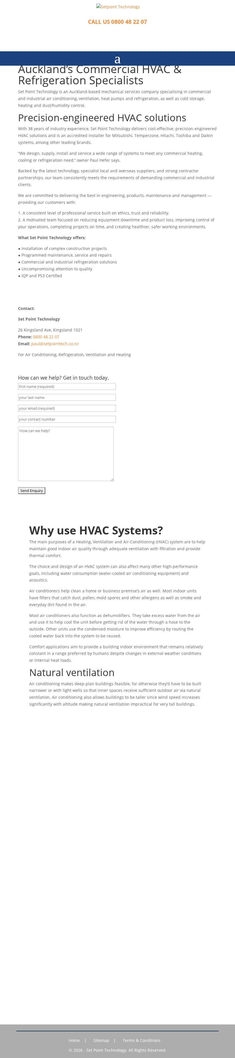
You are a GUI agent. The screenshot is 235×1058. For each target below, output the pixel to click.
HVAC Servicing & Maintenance (117, 779)
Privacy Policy (117, 874)
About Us (117, 830)
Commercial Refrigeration (117, 761)
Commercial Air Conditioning (117, 753)
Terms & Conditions (141, 1040)
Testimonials (117, 847)
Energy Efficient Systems (117, 788)
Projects (117, 865)
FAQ (118, 797)
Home (74, 1040)
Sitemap (101, 1040)
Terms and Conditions (117, 883)
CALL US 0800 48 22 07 (117, 22)
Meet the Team (117, 839)
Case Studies (117, 856)
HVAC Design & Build (118, 770)
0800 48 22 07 (46, 336)
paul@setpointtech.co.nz (55, 343)
